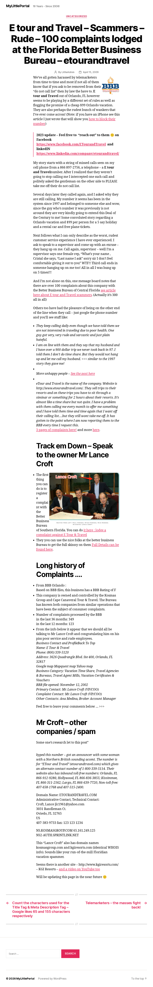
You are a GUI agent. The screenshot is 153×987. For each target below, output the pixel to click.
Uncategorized (76, 16)
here (96, 430)
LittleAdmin (68, 72)
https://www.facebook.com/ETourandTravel (71, 144)
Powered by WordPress (52, 978)
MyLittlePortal (17, 6)
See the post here (83, 374)
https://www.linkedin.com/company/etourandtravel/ (77, 154)
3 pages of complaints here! (56, 430)
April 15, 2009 (91, 72)
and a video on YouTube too (79, 869)
